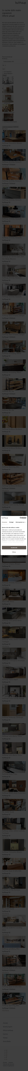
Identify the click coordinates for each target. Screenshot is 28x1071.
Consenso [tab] (4, 522)
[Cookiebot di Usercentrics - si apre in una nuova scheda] (20, 518)
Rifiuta (14, 552)
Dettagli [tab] (11, 522)
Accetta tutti (14, 547)
